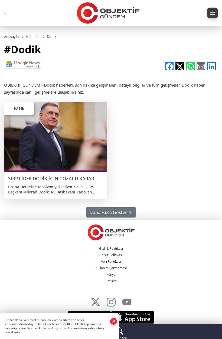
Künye (111, 274)
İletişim (111, 281)
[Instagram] (111, 301)
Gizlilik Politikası (111, 248)
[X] (95, 301)
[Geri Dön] (6, 13)
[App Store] (132, 317)
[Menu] (212, 13)
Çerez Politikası (111, 255)
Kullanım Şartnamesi (111, 268)
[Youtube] (127, 301)
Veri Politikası (111, 261)
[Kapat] (113, 321)
